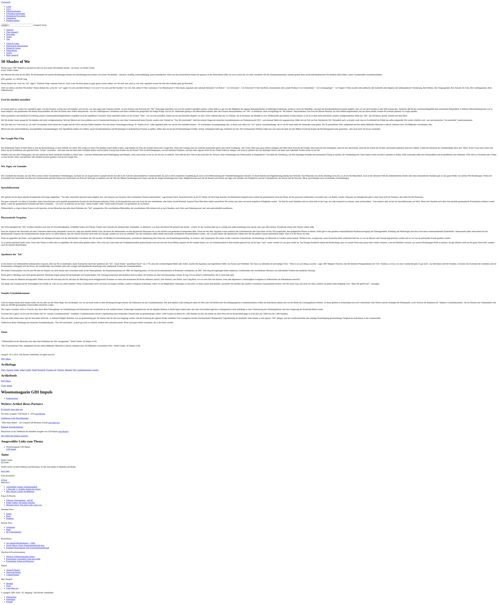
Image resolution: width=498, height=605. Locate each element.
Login (8, 6)
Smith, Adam (19, 370)
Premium (10, 518)
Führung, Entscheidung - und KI (19, 500)
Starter (9, 514)
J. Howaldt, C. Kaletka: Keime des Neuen (23, 489)
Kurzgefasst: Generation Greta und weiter (23, 559)
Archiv (9, 53)
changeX (10, 30)
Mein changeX (12, 55)
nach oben (5, 471)
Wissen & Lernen (13, 48)
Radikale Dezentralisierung (12, 427)
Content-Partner (12, 575)
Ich (55, 370)
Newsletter (10, 34)
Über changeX (12, 32)
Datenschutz (11, 597)
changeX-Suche (40, 25)
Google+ (95, 370)
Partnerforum (11, 50)
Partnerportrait (12, 398)
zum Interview (54, 423)
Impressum (10, 599)
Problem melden (13, 20)
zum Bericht (40, 414)
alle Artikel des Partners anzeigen (14, 436)
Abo (8, 39)
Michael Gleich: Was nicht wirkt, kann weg (24, 505)
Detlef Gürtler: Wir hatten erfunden (20, 503)
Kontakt (9, 602)
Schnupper (10, 527)
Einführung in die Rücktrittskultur (15, 418)
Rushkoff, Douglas (45, 370)
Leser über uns (12, 588)
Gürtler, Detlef (31, 370)
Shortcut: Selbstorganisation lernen (20, 556)
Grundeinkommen (83, 370)
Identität (9, 583)
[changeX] (6, 2)
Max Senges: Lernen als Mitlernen (20, 491)
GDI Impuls (11, 449)
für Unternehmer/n (13, 532)
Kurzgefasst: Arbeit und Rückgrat (20, 561)
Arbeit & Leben (12, 43)
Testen (9, 37)
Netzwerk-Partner (13, 572)
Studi (8, 529)
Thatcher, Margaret (64, 370)
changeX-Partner (13, 570)
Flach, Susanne (7, 370)
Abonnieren (11, 18)
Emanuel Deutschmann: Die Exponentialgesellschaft (27, 548)
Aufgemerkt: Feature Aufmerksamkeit (21, 487)
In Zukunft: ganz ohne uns (12, 409)
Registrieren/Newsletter (15, 16)
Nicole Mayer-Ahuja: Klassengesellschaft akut (25, 545)
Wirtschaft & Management (17, 46)
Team (8, 586)
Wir (74, 370)
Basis (8, 516)
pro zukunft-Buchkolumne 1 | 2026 (20, 543)
